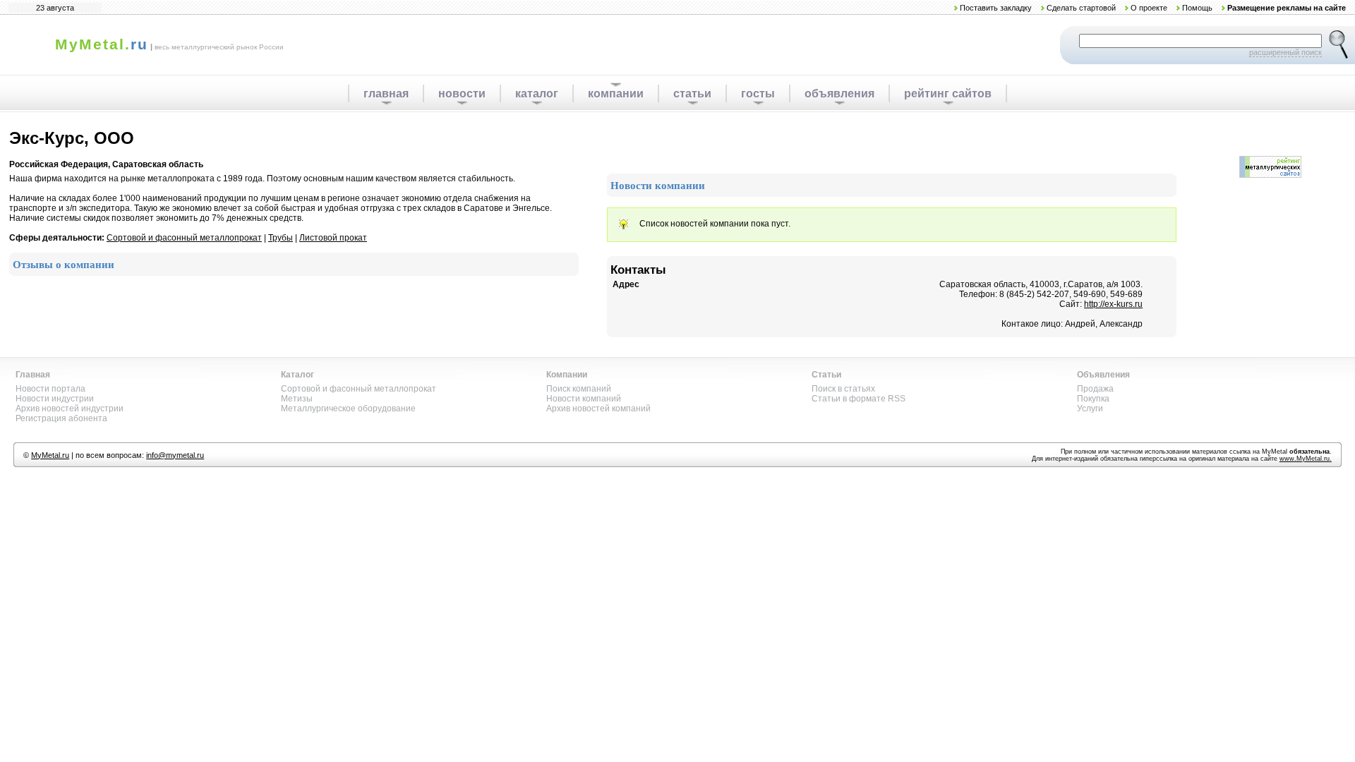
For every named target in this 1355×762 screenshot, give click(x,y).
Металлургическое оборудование (348, 408)
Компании (566, 375)
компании (616, 93)
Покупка (1093, 399)
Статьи (826, 375)
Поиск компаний (578, 389)
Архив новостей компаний (598, 408)
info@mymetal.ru (175, 455)
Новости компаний (583, 399)
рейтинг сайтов (948, 93)
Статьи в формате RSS (858, 399)
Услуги (1090, 408)
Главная (33, 375)
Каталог (297, 375)
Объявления (1103, 375)
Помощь (1197, 8)
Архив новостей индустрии (70, 408)
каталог (536, 93)
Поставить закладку (996, 8)
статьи (692, 93)
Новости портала (50, 389)
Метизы (297, 399)
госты (758, 93)
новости (462, 93)
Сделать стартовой (1081, 8)
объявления (839, 93)
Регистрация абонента (61, 418)
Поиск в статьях (843, 389)
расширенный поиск (1285, 52)
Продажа (1095, 389)
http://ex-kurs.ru (1113, 304)
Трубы (280, 238)
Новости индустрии (55, 399)
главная (386, 93)
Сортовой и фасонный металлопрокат (184, 238)
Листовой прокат (333, 238)
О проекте (1149, 8)
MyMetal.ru (50, 455)
